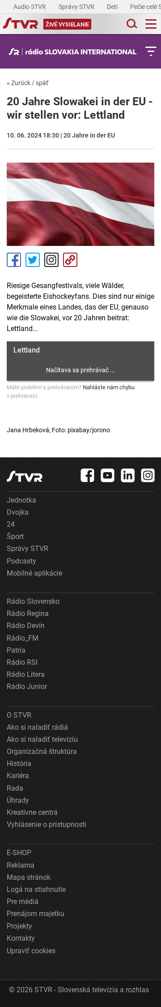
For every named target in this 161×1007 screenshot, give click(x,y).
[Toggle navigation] (151, 24)
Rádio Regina (28, 613)
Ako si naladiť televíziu (42, 739)
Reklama (20, 865)
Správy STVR (77, 6)
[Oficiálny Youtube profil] (108, 475)
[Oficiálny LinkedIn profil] (128, 475)
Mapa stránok (29, 877)
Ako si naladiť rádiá (37, 727)
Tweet (32, 260)
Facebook (14, 260)
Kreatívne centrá (32, 812)
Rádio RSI (22, 662)
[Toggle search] (131, 24)
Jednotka (21, 500)
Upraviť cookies (31, 951)
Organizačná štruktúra (42, 751)
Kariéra (18, 775)
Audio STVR (30, 6)
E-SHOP (19, 852)
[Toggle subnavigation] (151, 51)
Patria (16, 650)
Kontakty (21, 938)
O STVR (19, 715)
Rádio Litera (26, 674)
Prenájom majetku (35, 913)
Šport (15, 536)
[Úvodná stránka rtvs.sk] (20, 24)
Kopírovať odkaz (70, 260)
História (19, 763)
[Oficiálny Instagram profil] (148, 475)
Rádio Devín (26, 625)
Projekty (19, 926)
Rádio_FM (22, 638)
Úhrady (18, 800)
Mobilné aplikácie (34, 573)
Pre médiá (22, 901)
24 (11, 524)
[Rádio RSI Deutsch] (75, 51)
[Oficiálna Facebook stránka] (88, 475)
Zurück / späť (27, 82)
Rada (15, 788)
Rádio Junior (27, 686)
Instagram (51, 260)
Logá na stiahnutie (36, 889)
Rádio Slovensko (33, 601)
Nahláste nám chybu (109, 387)
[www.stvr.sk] (24, 476)
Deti (113, 6)
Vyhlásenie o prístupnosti (46, 824)
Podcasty (21, 561)
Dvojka (18, 512)
